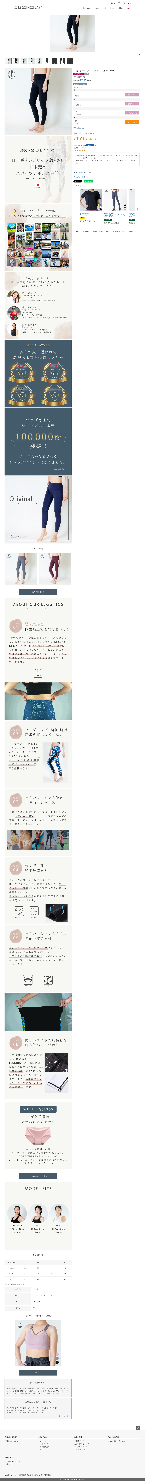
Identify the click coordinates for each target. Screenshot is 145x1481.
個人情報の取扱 (45, 1475)
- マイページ (43, 1444)
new (77, 8)
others (96, 8)
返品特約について (79, 128)
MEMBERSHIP (11, 1437)
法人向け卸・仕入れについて (118, 1441)
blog (121, 8)
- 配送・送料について (81, 1444)
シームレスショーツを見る (38, 1176)
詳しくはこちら (64, 1416)
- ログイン (42, 1441)
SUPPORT (78, 1437)
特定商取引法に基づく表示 (28, 1475)
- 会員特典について (11, 1441)
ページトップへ (138, 1428)
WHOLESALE (113, 1437)
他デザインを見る (38, 592)
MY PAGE (43, 1437)
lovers (112, 8)
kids (104, 8)
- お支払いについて (80, 1447)
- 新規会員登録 (44, 1447)
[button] (76, 209)
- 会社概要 (8, 1464)
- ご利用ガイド (78, 1441)
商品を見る (38, 1373)
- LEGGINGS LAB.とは (13, 1461)
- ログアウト (43, 1449)
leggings (86, 8)
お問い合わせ (11, 1475)
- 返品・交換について (81, 1449)
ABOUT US (9, 1457)
